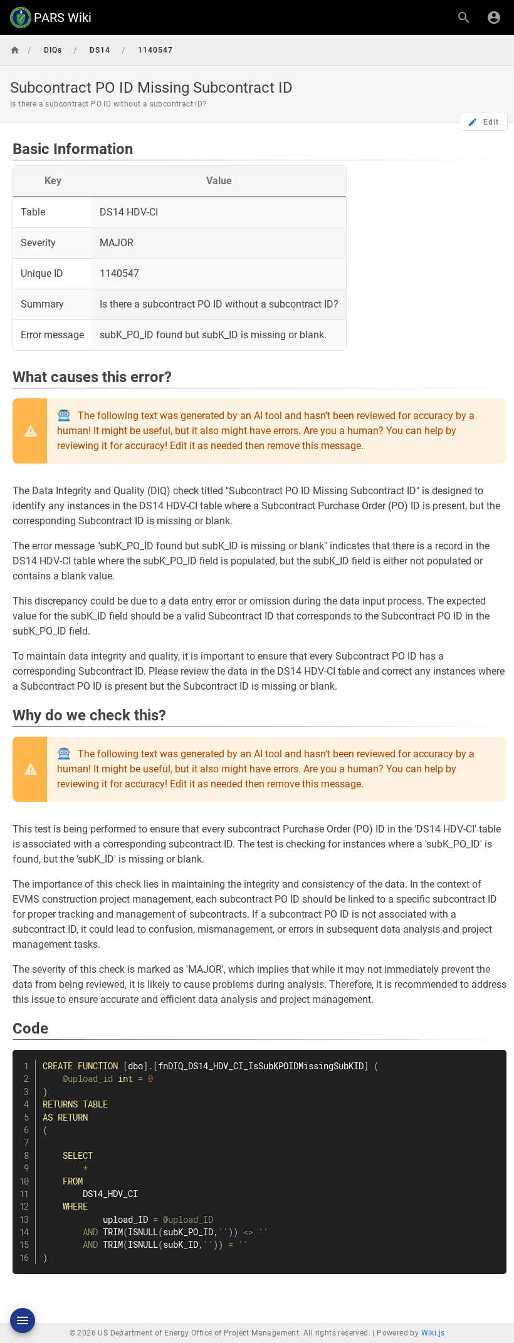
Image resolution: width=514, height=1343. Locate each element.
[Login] (494, 18)
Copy (491, 1061)
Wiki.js (433, 1333)
